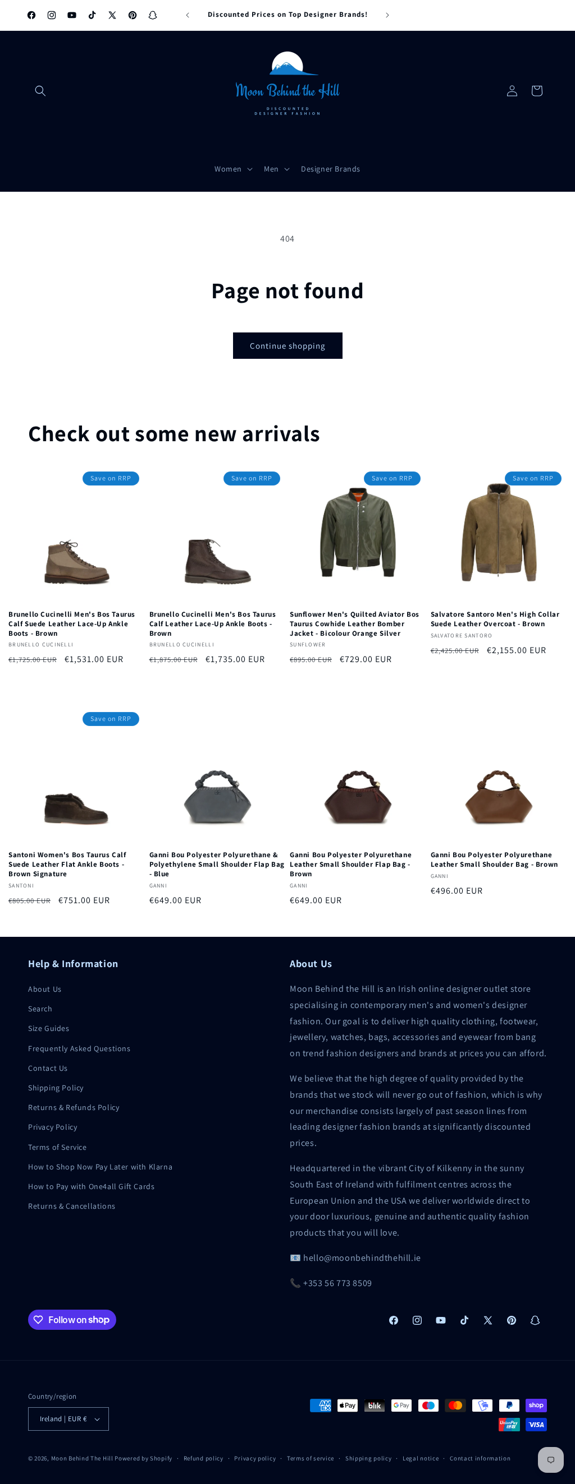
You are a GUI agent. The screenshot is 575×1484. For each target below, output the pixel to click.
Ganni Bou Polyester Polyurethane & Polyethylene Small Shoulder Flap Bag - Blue (217, 864)
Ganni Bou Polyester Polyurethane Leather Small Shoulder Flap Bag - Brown (351, 864)
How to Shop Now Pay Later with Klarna (100, 1167)
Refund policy (203, 1458)
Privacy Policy (52, 1127)
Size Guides (49, 1028)
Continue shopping (288, 345)
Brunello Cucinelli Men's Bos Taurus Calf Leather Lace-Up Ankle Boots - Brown (212, 624)
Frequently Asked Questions (79, 1048)
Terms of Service (57, 1147)
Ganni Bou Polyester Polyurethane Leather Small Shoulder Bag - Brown (494, 859)
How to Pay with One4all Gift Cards (91, 1186)
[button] (40, 90)
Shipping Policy (56, 1088)
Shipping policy (368, 1458)
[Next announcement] (387, 15)
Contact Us (48, 1068)
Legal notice (421, 1458)
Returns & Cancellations (72, 1206)
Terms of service (310, 1458)
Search (40, 1009)
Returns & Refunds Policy (73, 1107)
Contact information (480, 1458)
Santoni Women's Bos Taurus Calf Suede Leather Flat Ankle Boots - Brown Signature (67, 864)
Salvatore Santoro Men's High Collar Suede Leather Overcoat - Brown (495, 619)
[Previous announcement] (187, 15)
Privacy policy (255, 1458)
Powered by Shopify (143, 1458)
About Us (45, 989)
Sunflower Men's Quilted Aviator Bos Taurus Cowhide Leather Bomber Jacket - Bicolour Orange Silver (354, 624)
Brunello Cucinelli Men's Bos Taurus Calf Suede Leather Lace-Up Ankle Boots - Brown (71, 624)
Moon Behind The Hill (82, 1458)
